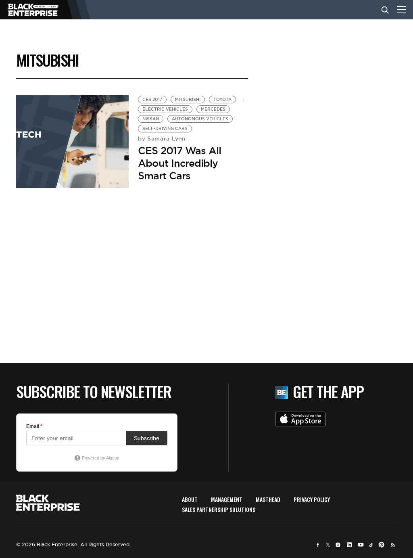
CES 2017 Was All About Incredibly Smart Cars (179, 163)
